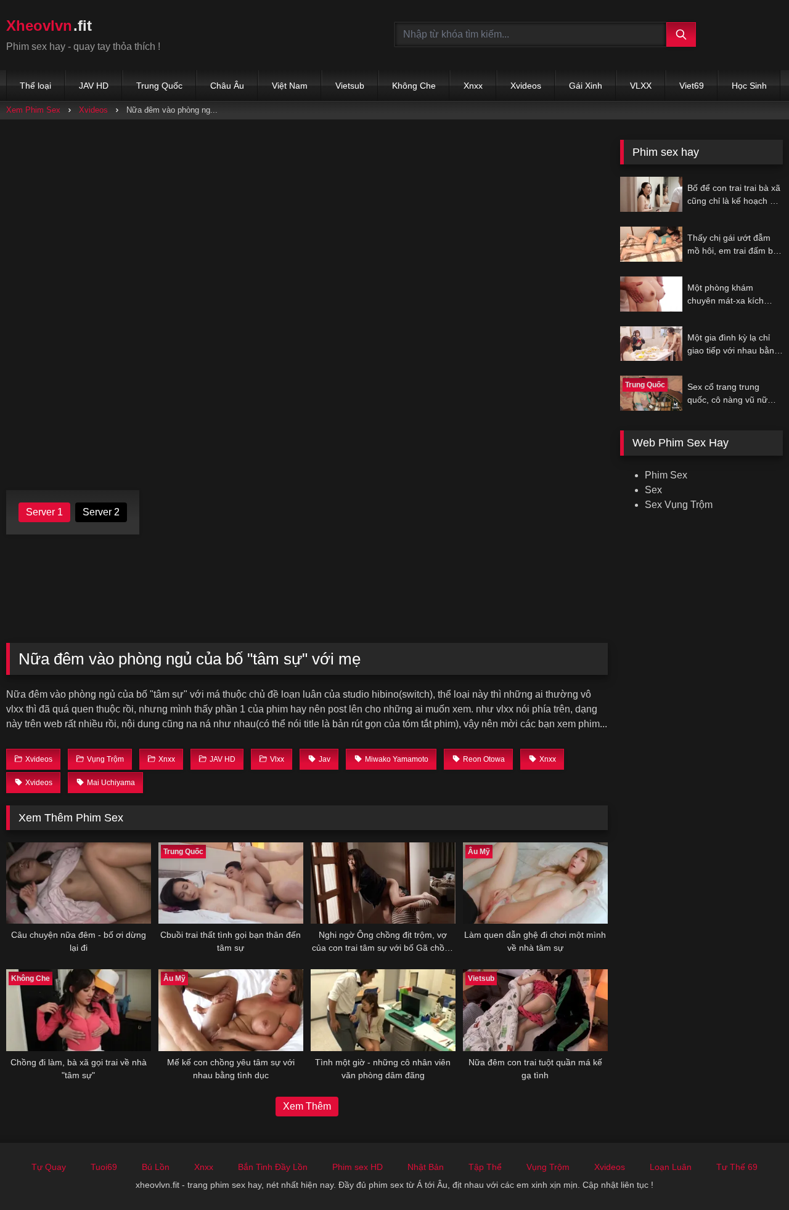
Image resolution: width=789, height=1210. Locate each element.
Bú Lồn (156, 1167)
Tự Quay (48, 1167)
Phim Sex (666, 475)
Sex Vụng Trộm (679, 504)
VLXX (641, 86)
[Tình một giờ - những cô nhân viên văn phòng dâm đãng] (383, 1010)
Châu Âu (227, 86)
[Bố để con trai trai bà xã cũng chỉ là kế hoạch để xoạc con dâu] (651, 194)
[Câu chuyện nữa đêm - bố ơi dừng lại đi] (78, 883)
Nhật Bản (425, 1167)
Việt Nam (290, 86)
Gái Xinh (585, 86)
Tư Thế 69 (737, 1167)
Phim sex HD (357, 1167)
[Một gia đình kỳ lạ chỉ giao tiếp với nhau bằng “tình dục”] (651, 343)
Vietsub (349, 86)
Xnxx (473, 86)
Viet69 (691, 86)
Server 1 (44, 512)
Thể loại (35, 86)
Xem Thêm (307, 1106)
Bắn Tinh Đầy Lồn (273, 1167)
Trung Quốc (159, 86)
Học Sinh (749, 86)
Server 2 (101, 512)
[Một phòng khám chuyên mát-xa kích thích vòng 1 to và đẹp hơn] (651, 294)
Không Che (414, 86)
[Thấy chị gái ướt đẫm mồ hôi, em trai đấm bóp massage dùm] (651, 244)
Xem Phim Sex (33, 110)
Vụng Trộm (548, 1167)
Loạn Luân (671, 1167)
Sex (653, 490)
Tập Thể (485, 1167)
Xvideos (525, 86)
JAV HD (93, 86)
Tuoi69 (104, 1167)
